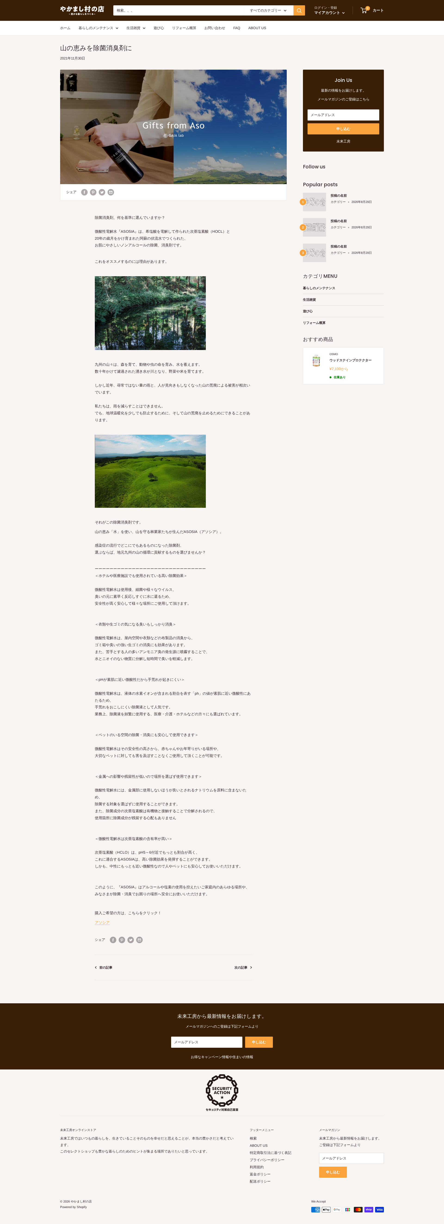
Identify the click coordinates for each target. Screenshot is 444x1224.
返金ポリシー (260, 1174)
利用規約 (257, 1167)
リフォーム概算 (184, 28)
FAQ (236, 28)
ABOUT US (257, 28)
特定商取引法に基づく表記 (270, 1153)
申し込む (343, 129)
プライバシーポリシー (267, 1160)
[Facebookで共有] (84, 192)
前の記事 (105, 967)
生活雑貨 (133, 28)
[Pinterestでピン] (93, 192)
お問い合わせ (214, 28)
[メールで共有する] (111, 192)
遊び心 (159, 28)
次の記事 (240, 967)
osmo (334, 354)
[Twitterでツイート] (102, 192)
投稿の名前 (339, 195)
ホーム (65, 28)
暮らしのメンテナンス (96, 28)
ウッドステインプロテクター (351, 360)
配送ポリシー (260, 1181)
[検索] (299, 10)
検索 (253, 1138)
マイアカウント (327, 13)
